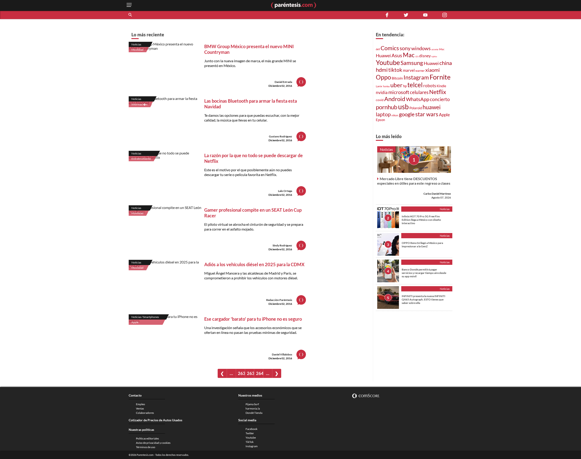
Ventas (140, 408)
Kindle (441, 86)
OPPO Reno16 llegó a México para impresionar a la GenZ (422, 244)
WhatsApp (417, 99)
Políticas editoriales (147, 438)
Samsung (412, 62)
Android (394, 98)
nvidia (382, 92)
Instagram (416, 77)
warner (420, 70)
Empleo (140, 404)
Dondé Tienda (254, 412)
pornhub (386, 107)
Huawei (383, 55)
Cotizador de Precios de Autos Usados (155, 420)
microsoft (398, 92)
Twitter (250, 433)
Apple (134, 322)
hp (405, 86)
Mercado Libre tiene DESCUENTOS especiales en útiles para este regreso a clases (413, 180)
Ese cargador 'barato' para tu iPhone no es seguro (253, 319)
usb (403, 106)
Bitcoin (397, 78)
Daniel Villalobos (282, 354)
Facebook (251, 429)
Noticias (136, 44)
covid (380, 100)
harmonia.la (253, 408)
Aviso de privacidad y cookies (153, 442)
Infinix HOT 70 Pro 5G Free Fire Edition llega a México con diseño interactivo (421, 220)
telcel (415, 85)
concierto (440, 99)
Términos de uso (145, 447)
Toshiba (386, 86)
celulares (419, 92)
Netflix (437, 92)
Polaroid (415, 108)
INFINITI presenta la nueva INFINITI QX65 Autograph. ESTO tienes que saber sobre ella (423, 299)
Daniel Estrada (283, 82)
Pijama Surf (252, 404)
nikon (394, 115)
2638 (241, 373)
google (407, 114)
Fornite (440, 77)
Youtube (388, 62)
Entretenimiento (141, 158)
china (445, 63)
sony (405, 48)
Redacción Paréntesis (279, 300)
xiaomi (432, 70)
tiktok (395, 70)
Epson (380, 120)
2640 (259, 373)
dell (378, 49)
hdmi (382, 69)
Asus (396, 55)
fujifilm (434, 56)
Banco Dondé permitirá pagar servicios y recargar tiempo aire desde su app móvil (424, 273)
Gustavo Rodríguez (280, 136)
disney (425, 55)
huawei (432, 107)
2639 (250, 373)
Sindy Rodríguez (282, 245)
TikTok (250, 442)
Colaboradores (145, 412)
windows (421, 48)
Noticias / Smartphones (145, 317)
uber (396, 85)
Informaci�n (139, 104)
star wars (426, 114)
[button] (130, 15)
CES (417, 56)
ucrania (434, 49)
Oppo (383, 77)
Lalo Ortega (285, 191)
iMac (441, 49)
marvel (409, 70)
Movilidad (137, 49)
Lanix (379, 86)
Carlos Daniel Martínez (437, 193)
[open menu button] (129, 5)
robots (429, 85)
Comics (390, 48)
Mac (409, 55)
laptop (383, 114)
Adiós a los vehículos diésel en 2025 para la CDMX (254, 264)
